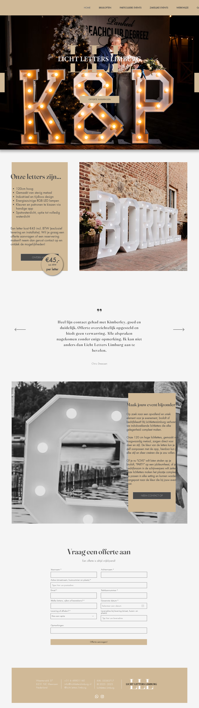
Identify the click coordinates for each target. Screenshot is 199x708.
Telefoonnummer (108, 590)
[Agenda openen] (143, 606)
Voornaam (55, 569)
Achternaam (106, 569)
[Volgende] (178, 330)
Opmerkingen (57, 625)
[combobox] (99, 585)
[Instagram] (102, 696)
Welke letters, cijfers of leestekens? (67, 601)
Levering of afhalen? (60, 611)
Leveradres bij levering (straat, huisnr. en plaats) (119, 612)
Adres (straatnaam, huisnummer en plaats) (70, 580)
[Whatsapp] (97, 696)
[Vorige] (20, 330)
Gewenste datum (110, 601)
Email (53, 590)
